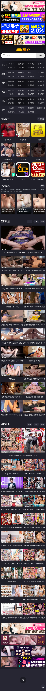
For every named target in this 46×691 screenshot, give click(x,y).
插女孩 (11, 108)
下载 (42, 186)
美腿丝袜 (11, 94)
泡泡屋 (21, 112)
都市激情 (11, 99)
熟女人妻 (11, 76)
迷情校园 (11, 103)
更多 (42, 222)
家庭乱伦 (21, 99)
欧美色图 (31, 90)
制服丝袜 (11, 85)
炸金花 (21, 67)
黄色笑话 (31, 103)
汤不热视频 (41, 108)
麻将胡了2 (11, 67)
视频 (3, 74)
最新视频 (5, 221)
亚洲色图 (21, 90)
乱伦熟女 (31, 85)
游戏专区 (41, 64)
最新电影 (5, 424)
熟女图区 (31, 94)
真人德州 (21, 64)
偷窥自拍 (11, 90)
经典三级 (21, 85)
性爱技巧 (41, 103)
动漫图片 (41, 90)
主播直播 (31, 76)
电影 (3, 83)
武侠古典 (41, 99)
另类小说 (21, 103)
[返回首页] (43, 686)
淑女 (36, 424)
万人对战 (31, 64)
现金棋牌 (31, 67)
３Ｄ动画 (41, 73)
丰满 (29, 424)
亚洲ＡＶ (11, 73)
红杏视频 (11, 112)
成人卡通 (31, 81)
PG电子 (11, 64)
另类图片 (41, 94)
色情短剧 (31, 112)
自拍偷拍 (21, 73)
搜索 (40, 55)
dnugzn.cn (23, 50)
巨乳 (36, 222)
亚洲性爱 (11, 81)
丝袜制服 (21, 76)
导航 (3, 109)
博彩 (3, 65)
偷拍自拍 (21, 81)
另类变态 (41, 85)
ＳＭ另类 (41, 76)
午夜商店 (21, 108)
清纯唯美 (21, 94)
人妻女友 (31, 99)
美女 (29, 222)
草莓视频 (31, 108)
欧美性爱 (41, 81)
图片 (3, 92)
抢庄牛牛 (41, 67)
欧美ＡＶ (31, 73)
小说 (3, 101)
